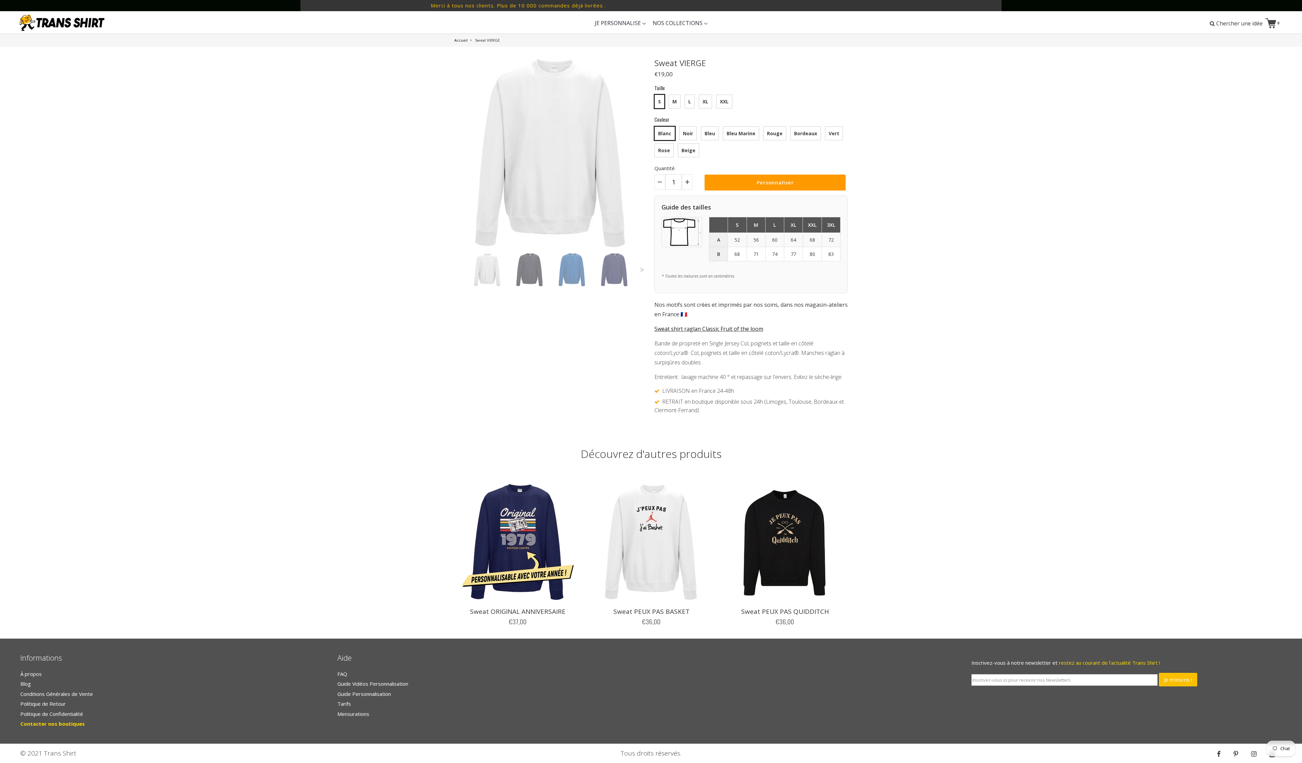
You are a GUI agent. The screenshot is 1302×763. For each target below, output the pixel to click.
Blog (25, 683)
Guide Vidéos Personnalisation (372, 683)
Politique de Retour (43, 703)
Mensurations (353, 713)
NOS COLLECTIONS (678, 23)
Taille (659, 88)
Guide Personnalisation (364, 693)
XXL (724, 101)
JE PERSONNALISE (618, 23)
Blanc (664, 133)
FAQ (342, 673)
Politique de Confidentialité (51, 713)
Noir (688, 133)
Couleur (661, 119)
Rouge (775, 133)
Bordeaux (805, 133)
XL (705, 101)
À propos (31, 673)
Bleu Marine (741, 133)
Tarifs (344, 703)
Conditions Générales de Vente (56, 693)
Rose (664, 150)
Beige (688, 150)
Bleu (710, 133)
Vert (834, 133)
